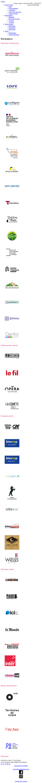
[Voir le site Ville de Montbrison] (12, 309)
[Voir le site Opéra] (12, 396)
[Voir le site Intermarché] (12, 532)
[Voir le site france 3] (12, 620)
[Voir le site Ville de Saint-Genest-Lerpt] (12, 242)
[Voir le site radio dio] (12, 603)
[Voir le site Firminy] (12, 160)
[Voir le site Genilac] (12, 342)
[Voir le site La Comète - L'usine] (12, 412)
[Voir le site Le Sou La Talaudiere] (12, 209)
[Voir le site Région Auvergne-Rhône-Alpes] (12, 110)
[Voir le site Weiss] (12, 566)
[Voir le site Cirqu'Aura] (12, 736)
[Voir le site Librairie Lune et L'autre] (12, 549)
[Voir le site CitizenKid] (12, 682)
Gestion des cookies (21, 781)
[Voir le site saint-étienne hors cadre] (12, 259)
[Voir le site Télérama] (12, 653)
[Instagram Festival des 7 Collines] (21, 778)
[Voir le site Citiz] (12, 516)
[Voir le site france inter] (10, 665)
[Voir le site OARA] (12, 753)
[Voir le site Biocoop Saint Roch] (12, 466)
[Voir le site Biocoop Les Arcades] (12, 450)
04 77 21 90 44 (5, 764)
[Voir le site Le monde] (12, 636)
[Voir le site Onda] (12, 703)
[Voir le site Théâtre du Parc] (12, 226)
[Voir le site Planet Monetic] (12, 483)
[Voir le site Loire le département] (12, 94)
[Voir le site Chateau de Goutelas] (12, 325)
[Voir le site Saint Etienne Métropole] (12, 77)
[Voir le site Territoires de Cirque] (12, 719)
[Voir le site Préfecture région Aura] (12, 127)
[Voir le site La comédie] (12, 363)
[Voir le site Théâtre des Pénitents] (12, 275)
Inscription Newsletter (21, 766)
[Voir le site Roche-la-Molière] (12, 176)
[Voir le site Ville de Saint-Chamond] (12, 193)
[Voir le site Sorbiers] (12, 143)
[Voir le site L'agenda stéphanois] (12, 587)
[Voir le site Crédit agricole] (12, 433)
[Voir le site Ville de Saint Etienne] (12, 60)
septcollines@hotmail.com (21, 769)
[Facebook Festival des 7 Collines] (21, 773)
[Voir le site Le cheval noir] (12, 499)
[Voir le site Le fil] (12, 379)
